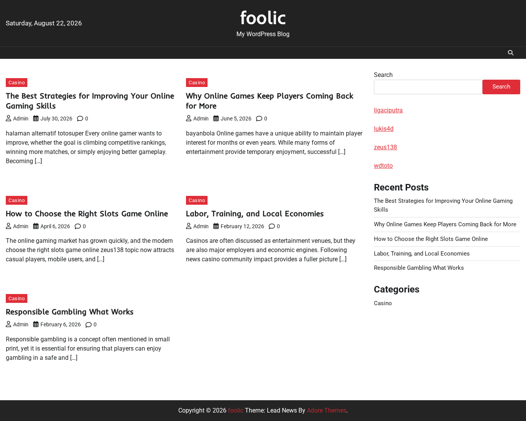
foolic (263, 17)
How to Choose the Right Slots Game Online (87, 213)
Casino (16, 82)
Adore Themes (326, 410)
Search (383, 75)
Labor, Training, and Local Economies (255, 213)
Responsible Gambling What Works (70, 311)
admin (20, 118)
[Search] (510, 52)
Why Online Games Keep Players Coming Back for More (445, 224)
